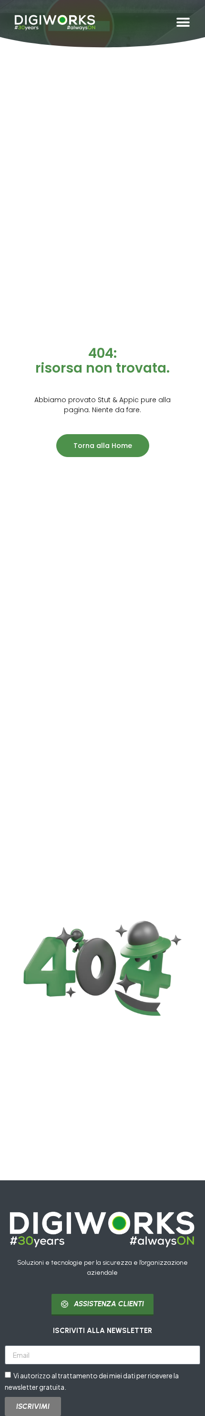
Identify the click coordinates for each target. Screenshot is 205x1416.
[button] (183, 22)
